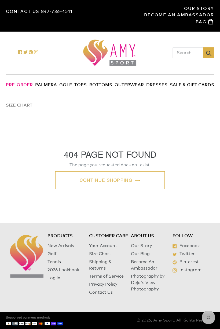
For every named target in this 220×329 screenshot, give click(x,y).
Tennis (54, 262)
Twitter (187, 254)
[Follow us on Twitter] (25, 53)
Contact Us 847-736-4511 (39, 11)
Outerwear (129, 85)
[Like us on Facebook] (20, 53)
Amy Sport (163, 320)
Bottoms (100, 85)
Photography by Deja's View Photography (147, 282)
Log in (53, 278)
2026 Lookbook (63, 270)
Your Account (103, 246)
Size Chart (100, 254)
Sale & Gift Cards (192, 85)
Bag (205, 21)
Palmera (46, 85)
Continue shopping (106, 180)
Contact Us (101, 292)
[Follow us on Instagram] (36, 53)
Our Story (199, 8)
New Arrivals (60, 246)
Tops (80, 85)
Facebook (189, 246)
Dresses (156, 85)
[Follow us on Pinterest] (31, 53)
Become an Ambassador (179, 15)
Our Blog (140, 254)
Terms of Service (106, 276)
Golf (65, 85)
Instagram (190, 270)
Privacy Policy (103, 284)
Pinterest (189, 262)
